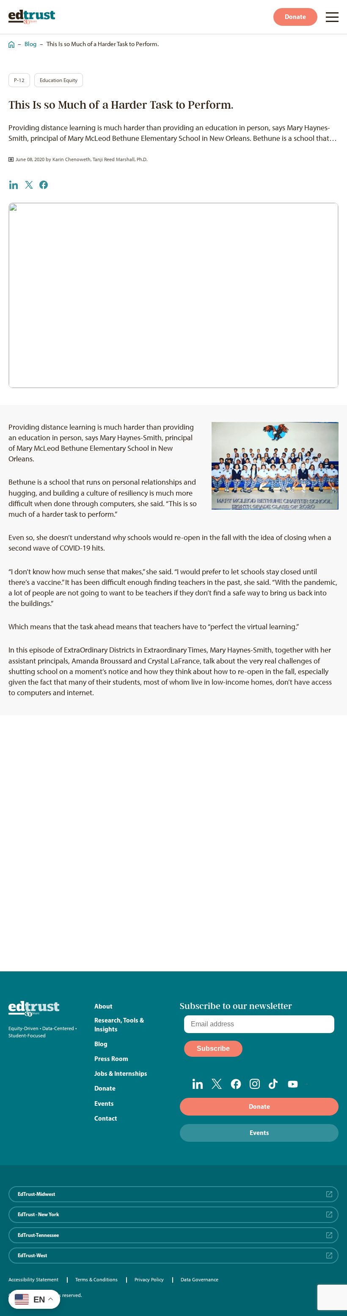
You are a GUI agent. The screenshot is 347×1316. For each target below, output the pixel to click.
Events (104, 1103)
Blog (30, 44)
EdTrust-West (32, 1255)
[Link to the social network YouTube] (293, 1084)
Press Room (111, 1059)
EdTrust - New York (38, 1214)
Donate (295, 17)
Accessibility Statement (33, 1280)
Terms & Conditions (96, 1280)
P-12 (19, 80)
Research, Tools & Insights (119, 1024)
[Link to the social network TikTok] (274, 1084)
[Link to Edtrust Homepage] (31, 17)
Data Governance (199, 1280)
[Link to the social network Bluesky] (312, 1084)
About (103, 1006)
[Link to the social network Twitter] (217, 1084)
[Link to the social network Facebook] (236, 1084)
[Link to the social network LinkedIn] (198, 1084)
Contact (105, 1118)
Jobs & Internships (120, 1073)
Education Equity (58, 80)
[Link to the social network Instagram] (255, 1084)
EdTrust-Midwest (36, 1194)
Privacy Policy (149, 1280)
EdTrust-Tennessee (38, 1235)
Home (9, 40)
